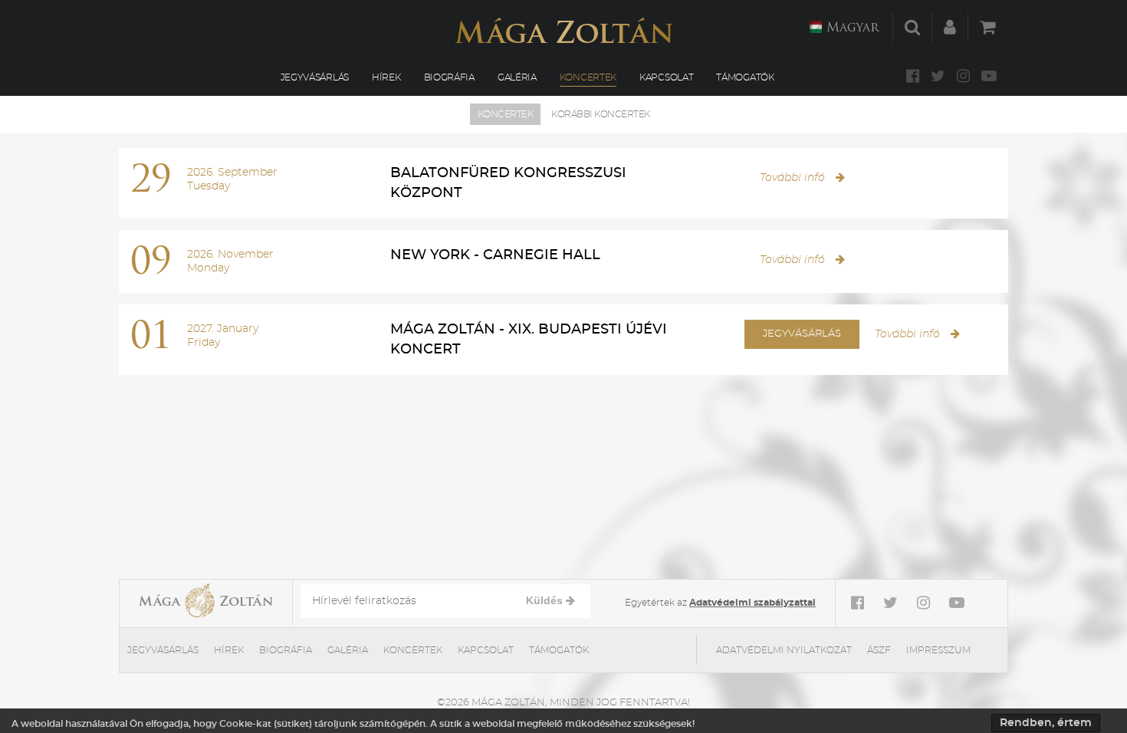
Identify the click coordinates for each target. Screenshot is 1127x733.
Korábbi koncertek (600, 114)
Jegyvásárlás (315, 77)
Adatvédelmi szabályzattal (752, 602)
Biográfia (449, 77)
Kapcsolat (666, 77)
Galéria (517, 77)
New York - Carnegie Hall (495, 255)
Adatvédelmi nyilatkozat (784, 650)
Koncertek (588, 77)
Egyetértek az (720, 602)
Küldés (546, 600)
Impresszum (938, 650)
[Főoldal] (563, 30)
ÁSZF (879, 650)
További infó (794, 178)
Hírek (386, 77)
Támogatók (745, 77)
